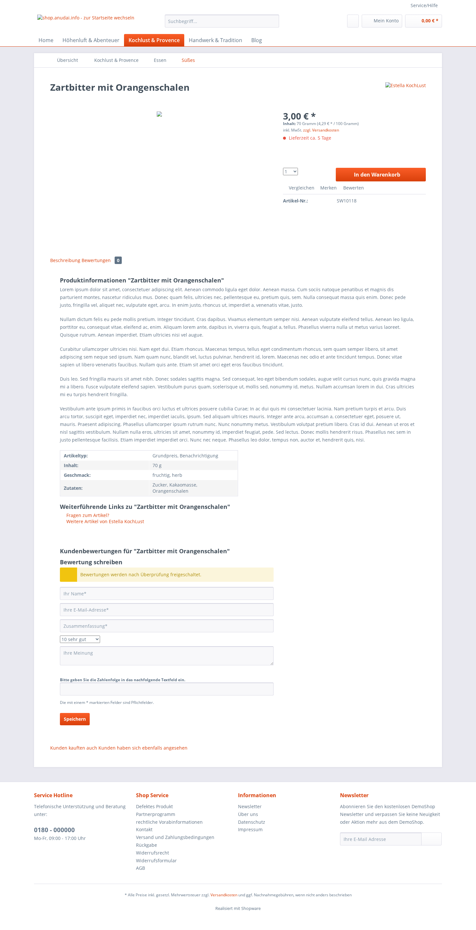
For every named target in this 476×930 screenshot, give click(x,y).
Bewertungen (100, 260)
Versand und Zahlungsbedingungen (175, 837)
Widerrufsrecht (152, 853)
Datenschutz (251, 822)
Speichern (75, 719)
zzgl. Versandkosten (321, 130)
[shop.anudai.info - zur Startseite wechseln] (85, 23)
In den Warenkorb (377, 174)
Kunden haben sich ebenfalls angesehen (142, 748)
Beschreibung (65, 260)
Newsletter (250, 806)
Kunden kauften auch (73, 748)
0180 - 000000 (54, 830)
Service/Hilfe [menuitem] (424, 5)
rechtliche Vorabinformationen (169, 822)
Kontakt (144, 829)
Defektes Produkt (154, 806)
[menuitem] (222, 24)
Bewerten (353, 188)
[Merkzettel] (353, 21)
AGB (140, 868)
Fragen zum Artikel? (87, 515)
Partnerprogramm (155, 814)
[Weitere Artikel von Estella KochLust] (405, 93)
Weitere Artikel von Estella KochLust (104, 521)
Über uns (248, 814)
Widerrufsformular (156, 860)
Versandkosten (223, 895)
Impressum (250, 829)
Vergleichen (301, 188)
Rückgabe (146, 845)
